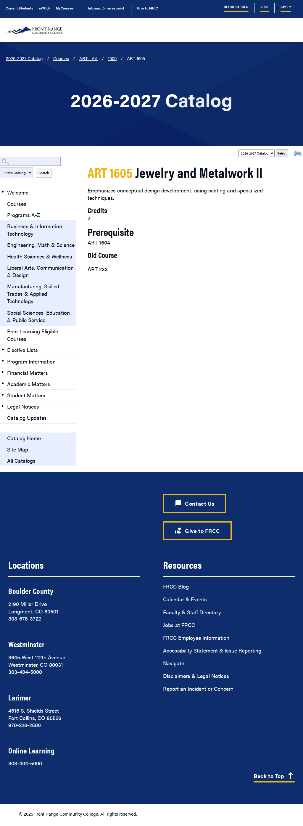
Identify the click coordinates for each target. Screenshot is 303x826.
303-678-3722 (24, 618)
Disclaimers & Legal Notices (196, 675)
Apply (286, 6)
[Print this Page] (298, 154)
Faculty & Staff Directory (192, 612)
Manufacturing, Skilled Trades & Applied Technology (33, 293)
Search (43, 172)
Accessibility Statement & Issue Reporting (212, 650)
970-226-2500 (24, 725)
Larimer (19, 697)
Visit (264, 6)
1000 (112, 58)
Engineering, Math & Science (41, 244)
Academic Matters (28, 384)
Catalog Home (24, 438)
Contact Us (195, 503)
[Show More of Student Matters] (3, 395)
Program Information (31, 361)
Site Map (17, 449)
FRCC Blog (176, 586)
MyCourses (65, 8)
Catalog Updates (27, 417)
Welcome (17, 192)
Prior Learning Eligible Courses (32, 334)
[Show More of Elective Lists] (3, 349)
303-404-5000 (25, 671)
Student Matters (26, 395)
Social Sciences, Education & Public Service (38, 316)
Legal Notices (23, 406)
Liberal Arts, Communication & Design (40, 271)
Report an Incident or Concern (198, 688)
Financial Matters (27, 372)
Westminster (26, 644)
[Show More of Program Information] (3, 361)
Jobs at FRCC (179, 625)
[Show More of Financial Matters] (3, 372)
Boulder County (30, 590)
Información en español (106, 8)
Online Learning (31, 750)
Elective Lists (22, 349)
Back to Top (274, 776)
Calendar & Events (185, 599)
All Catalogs (21, 460)
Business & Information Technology (34, 229)
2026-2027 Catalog (24, 58)
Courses (61, 58)
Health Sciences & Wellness (39, 256)
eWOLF (44, 8)
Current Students (19, 8)
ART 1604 (99, 242)
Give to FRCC (147, 8)
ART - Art (88, 58)
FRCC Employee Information (196, 637)
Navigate (173, 663)
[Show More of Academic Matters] (3, 383)
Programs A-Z (23, 214)
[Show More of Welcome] (3, 192)
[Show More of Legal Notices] (3, 406)
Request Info (236, 6)
